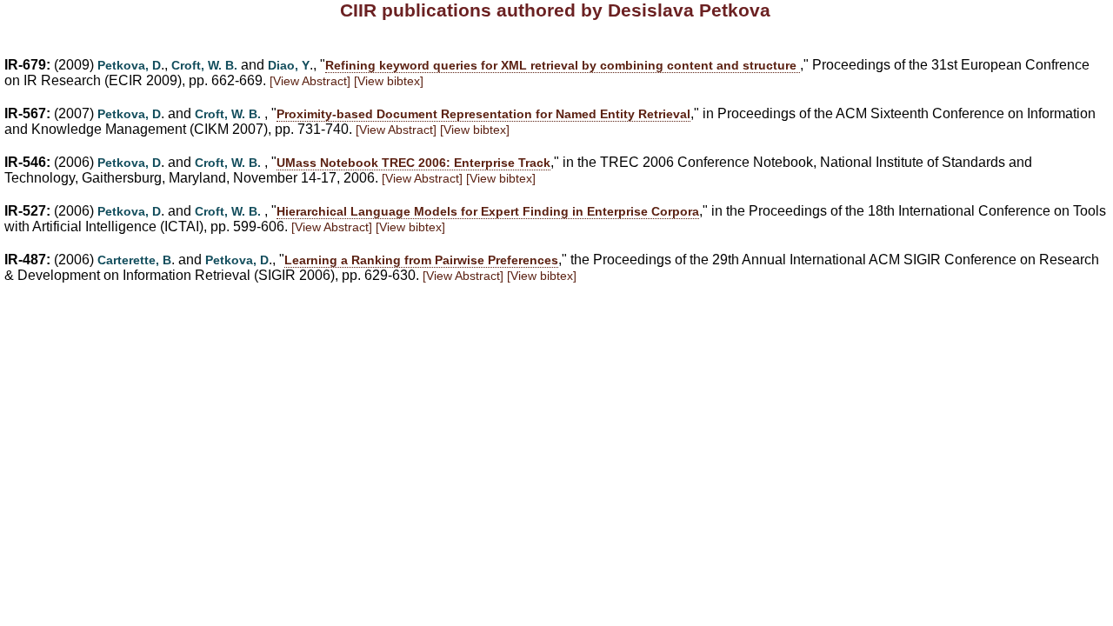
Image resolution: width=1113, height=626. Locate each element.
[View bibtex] (388, 81)
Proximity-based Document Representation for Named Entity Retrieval (483, 114)
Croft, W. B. (204, 65)
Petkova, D (129, 65)
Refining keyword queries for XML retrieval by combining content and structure (562, 65)
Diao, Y (289, 65)
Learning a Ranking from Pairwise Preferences (421, 260)
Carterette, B (134, 260)
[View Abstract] (310, 81)
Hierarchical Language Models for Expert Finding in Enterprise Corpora (488, 211)
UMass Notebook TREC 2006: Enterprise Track (413, 163)
